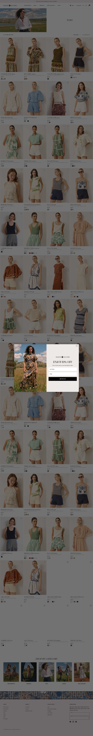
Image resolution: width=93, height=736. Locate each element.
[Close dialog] (76, 346)
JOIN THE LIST (63, 378)
